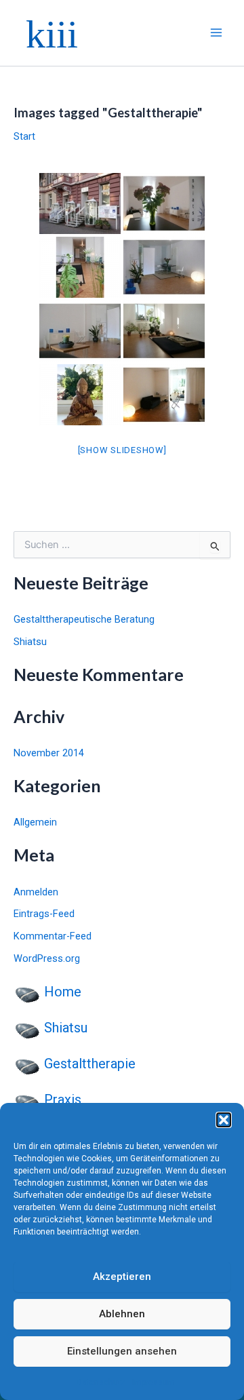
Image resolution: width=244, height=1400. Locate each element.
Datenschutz (101, 1382)
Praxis (62, 1099)
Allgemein (35, 822)
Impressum (153, 1382)
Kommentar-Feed (53, 936)
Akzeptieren (122, 1276)
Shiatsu (30, 642)
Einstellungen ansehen (122, 1351)
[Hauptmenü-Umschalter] (216, 33)
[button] (223, 1120)
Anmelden (36, 892)
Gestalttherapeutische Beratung (84, 619)
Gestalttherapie (90, 1063)
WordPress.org (47, 958)
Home (62, 992)
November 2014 (49, 753)
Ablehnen (122, 1314)
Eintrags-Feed (44, 914)
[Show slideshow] (122, 450)
